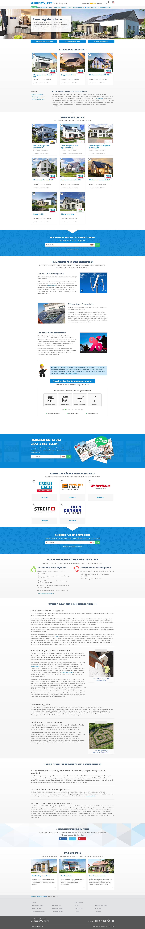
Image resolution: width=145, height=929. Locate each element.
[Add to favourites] (33, 481)
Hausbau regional (58, 911)
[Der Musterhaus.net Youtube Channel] (113, 921)
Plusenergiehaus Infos (38, 97)
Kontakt (98, 911)
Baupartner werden (102, 905)
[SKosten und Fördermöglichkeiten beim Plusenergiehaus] (82, 350)
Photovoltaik (99, 98)
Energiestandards (42, 896)
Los (97, 245)
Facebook (63, 839)
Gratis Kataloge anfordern (101, 41)
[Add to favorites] (33, 54)
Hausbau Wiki (57, 905)
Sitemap (98, 908)
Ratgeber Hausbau (58, 908)
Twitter (73, 839)
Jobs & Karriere (79, 908)
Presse (77, 911)
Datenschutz (102, 926)
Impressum (93, 926)
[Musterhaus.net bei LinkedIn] (105, 921)
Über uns (77, 905)
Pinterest (82, 839)
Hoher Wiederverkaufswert (46, 593)
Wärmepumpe (35, 666)
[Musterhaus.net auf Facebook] (97, 921)
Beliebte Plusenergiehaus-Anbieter (73, 546)
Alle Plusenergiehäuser (73, 249)
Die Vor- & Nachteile (37, 94)
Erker (57, 636)
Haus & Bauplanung (37, 905)
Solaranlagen (52, 285)
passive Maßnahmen (67, 672)
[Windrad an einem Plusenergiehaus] (82, 290)
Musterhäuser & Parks (38, 911)
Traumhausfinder (91, 796)
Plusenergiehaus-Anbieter (71, 373)
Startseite (33, 896)
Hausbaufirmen (36, 908)
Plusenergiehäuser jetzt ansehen (44, 41)
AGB (97, 926)
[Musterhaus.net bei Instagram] (101, 921)
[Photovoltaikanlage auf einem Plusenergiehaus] (40, 321)
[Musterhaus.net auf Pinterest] (109, 921)
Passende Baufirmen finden (72, 41)
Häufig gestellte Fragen (38, 99)
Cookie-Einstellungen (110, 926)
